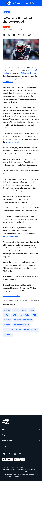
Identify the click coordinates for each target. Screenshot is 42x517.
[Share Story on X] (9, 35)
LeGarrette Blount (28, 73)
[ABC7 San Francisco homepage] (8, 3)
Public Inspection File (31, 472)
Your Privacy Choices (18, 467)
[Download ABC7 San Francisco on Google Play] (19, 459)
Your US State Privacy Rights (26, 469)
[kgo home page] (5, 421)
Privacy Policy (6, 467)
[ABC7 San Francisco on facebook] (4, 453)
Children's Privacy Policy (9, 469)
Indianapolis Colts (10, 236)
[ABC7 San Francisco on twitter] (9, 453)
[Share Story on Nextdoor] (19, 35)
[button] (3, 3)
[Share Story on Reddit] (14, 35)
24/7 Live (16, 3)
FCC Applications (7, 474)
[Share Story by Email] (24, 35)
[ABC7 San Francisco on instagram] (15, 453)
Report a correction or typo (11, 296)
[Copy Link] (29, 35)
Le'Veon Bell (8, 81)
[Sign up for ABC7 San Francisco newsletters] (20, 453)
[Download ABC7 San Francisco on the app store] (7, 459)
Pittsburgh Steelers (16, 78)
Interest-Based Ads (17, 472)
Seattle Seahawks (13, 142)
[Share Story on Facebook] (4, 35)
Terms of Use (6, 472)
